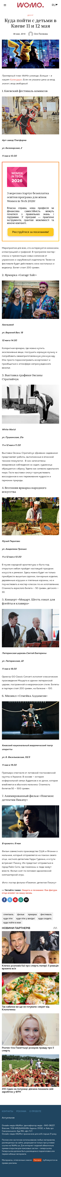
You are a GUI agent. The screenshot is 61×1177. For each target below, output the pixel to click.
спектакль (8, 914)
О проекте (35, 1111)
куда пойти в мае (12, 922)
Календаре (16, 79)
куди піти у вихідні (25, 918)
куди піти (8, 918)
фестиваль (46, 914)
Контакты (7, 1111)
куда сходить (44, 918)
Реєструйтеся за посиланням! (30, 232)
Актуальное (8, 1117)
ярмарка (32, 914)
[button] (55, 5)
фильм (20, 914)
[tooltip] (4, 899)
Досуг (30, 15)
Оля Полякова (41, 33)
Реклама (21, 1111)
